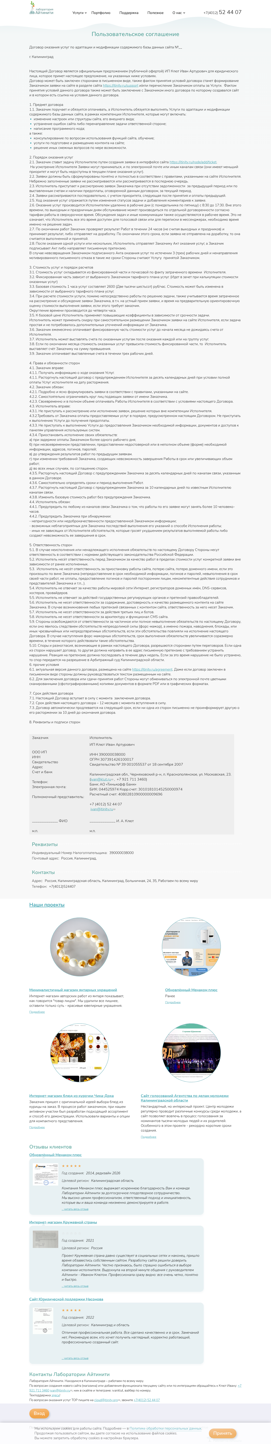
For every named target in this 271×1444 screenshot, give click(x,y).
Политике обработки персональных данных (165, 1428)
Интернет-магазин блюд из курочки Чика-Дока (71, 1095)
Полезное (155, 12)
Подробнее (37, 1012)
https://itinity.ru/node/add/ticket (193, 162)
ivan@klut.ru (102, 779)
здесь (55, 1395)
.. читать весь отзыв (75, 1209)
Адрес (37, 880)
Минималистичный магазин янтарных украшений (73, 989)
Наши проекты (47, 904)
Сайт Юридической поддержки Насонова (66, 1299)
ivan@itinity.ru (103, 809)
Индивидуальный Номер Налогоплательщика (69, 852)
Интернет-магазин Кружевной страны (63, 1222)
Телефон (39, 886)
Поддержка (128, 12)
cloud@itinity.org (107, 1400)
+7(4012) (223, 12)
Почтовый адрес (45, 858)
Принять (222, 1433)
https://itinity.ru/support (120, 85)
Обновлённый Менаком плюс (191, 989)
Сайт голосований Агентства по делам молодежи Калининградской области (185, 1098)
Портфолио (100, 12)
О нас (177, 12)
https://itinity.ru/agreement (152, 669)
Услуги (78, 12)
